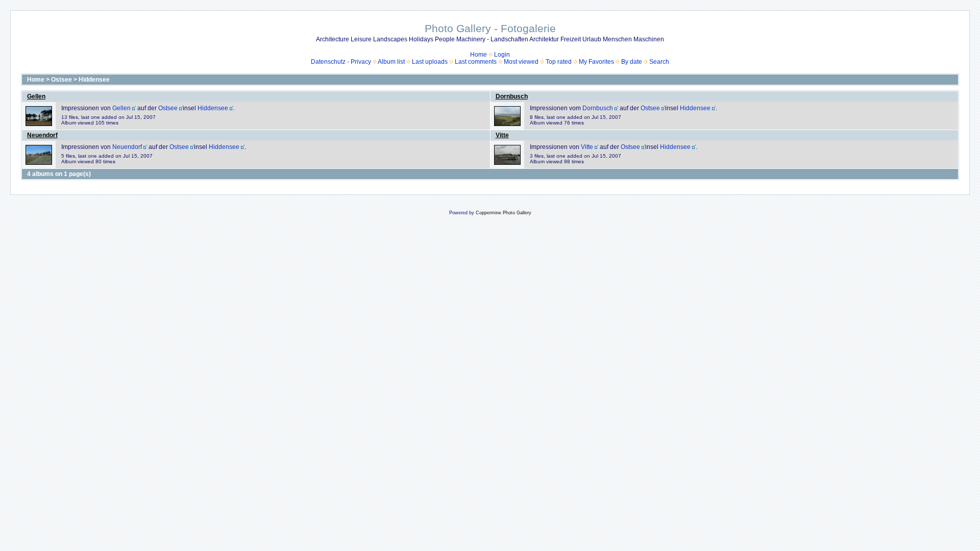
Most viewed (521, 61)
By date (631, 61)
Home (478, 54)
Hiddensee (94, 79)
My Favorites (596, 61)
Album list (391, 61)
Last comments (476, 61)
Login (502, 54)
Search (659, 61)
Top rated (559, 61)
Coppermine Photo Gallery (503, 212)
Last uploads (430, 61)
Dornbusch (512, 96)
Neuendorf (42, 135)
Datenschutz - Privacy (341, 61)
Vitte (502, 135)
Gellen (36, 96)
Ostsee (61, 79)
